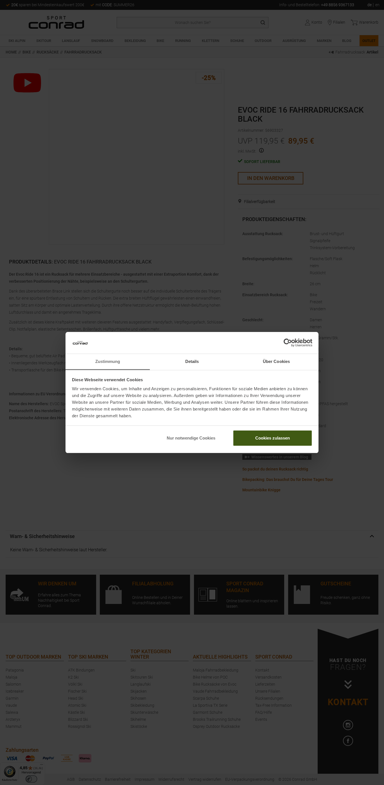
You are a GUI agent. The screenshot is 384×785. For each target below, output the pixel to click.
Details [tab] (192, 361)
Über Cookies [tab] (276, 361)
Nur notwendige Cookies (191, 438)
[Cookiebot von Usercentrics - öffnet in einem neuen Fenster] (287, 343)
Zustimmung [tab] (107, 361)
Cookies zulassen (272, 438)
